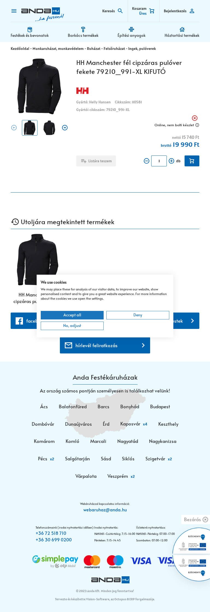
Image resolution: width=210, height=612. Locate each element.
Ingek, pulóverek (142, 48)
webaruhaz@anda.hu (105, 509)
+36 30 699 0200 (54, 539)
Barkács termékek (83, 35)
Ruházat (93, 48)
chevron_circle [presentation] (13, 127)
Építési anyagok (131, 35)
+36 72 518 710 (51, 533)
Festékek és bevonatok (30, 35)
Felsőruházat (114, 48)
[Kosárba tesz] (192, 160)
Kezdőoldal (20, 48)
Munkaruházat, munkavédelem (58, 48)
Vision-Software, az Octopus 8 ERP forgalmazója (120, 599)
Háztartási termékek (182, 35)
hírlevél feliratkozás (96, 345)
